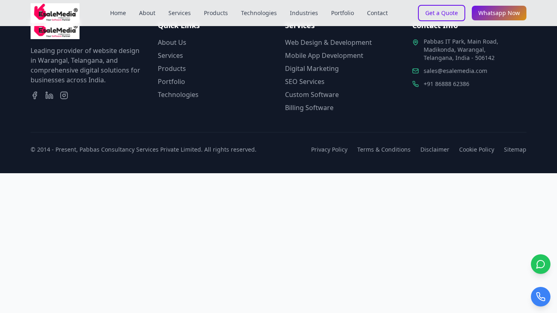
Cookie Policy (476, 149)
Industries (304, 13)
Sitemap (515, 149)
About (147, 13)
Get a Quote (441, 13)
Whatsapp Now (499, 13)
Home (118, 13)
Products (216, 13)
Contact (377, 13)
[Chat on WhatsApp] (540, 264)
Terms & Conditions (384, 149)
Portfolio (342, 13)
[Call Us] (540, 296)
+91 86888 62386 (446, 84)
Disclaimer (434, 149)
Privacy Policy (329, 149)
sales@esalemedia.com (455, 71)
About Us (172, 42)
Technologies (259, 13)
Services (179, 13)
